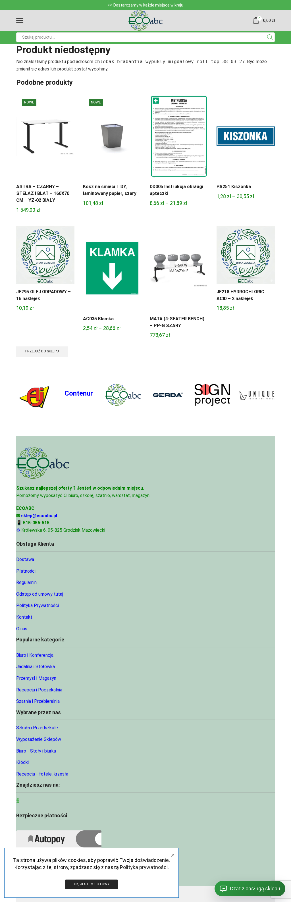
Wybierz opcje (179, 138)
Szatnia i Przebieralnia (38, 701)
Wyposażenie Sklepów (38, 739)
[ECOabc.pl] (123, 395)
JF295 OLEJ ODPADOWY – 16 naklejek (43, 295)
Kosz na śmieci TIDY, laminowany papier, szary (109, 190)
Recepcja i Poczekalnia (39, 690)
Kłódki (22, 762)
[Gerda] (168, 395)
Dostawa (25, 559)
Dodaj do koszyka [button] (45, 138)
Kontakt (24, 617)
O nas (21, 628)
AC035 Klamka (98, 318)
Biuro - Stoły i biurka (36, 751)
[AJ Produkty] (34, 395)
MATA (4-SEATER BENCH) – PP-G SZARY (177, 322)
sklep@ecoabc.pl (39, 515)
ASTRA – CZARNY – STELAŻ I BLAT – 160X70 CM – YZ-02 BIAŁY (42, 193)
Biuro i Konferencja (34, 655)
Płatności (26, 571)
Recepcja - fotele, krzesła (42, 774)
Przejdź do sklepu (42, 351)
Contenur (79, 393)
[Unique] (257, 394)
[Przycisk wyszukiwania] (270, 37)
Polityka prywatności (144, 867)
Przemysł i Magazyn (36, 678)
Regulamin (26, 582)
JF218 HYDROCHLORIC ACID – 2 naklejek (240, 295)
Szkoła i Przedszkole (37, 727)
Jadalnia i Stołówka (35, 666)
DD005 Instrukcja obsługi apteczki (176, 190)
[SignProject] (212, 395)
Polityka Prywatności (37, 605)
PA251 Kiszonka (234, 186)
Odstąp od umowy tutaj (39, 594)
